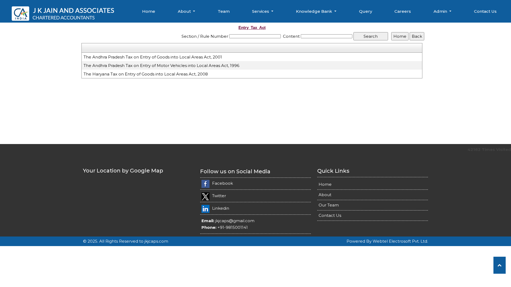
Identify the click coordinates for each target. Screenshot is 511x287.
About (325, 194)
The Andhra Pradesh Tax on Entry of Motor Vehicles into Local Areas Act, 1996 (161, 65)
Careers (402, 11)
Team (224, 11)
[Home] (64, 12)
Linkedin (220, 208)
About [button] (185, 11)
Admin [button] (441, 11)
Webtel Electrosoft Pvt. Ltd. (400, 241)
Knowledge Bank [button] (314, 11)
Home (148, 11)
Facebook (222, 183)
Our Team (329, 205)
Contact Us (485, 11)
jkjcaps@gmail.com (234, 220)
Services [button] (261, 11)
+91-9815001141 (232, 227)
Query (365, 11)
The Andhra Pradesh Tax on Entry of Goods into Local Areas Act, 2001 (153, 57)
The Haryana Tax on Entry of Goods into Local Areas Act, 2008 (146, 74)
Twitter (219, 195)
